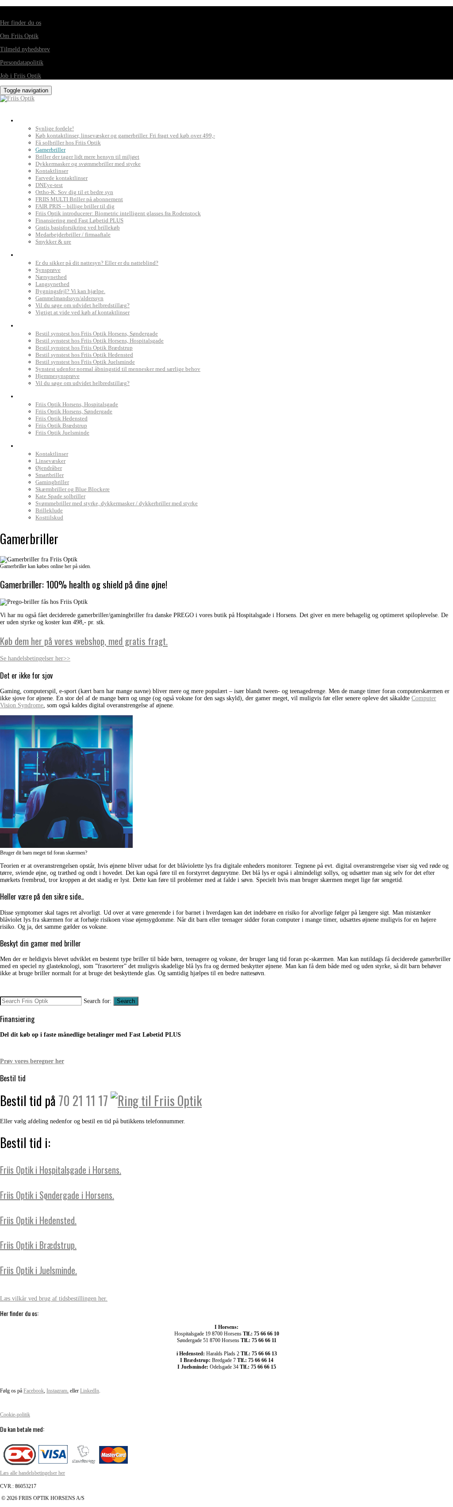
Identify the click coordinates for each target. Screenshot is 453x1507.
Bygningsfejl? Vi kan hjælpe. (70, 291)
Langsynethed (52, 284)
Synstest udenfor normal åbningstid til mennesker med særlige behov (117, 369)
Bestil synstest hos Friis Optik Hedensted (84, 354)
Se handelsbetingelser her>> (35, 658)
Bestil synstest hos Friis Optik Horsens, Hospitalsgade (99, 340)
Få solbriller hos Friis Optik (68, 142)
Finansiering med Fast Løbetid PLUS (79, 220)
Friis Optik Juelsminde (62, 432)
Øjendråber (48, 468)
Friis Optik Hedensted (61, 418)
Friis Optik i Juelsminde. (38, 1270)
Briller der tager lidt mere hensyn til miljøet (87, 156)
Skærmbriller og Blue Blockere (72, 489)
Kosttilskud (49, 517)
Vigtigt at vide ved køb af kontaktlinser (82, 312)
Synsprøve (48, 270)
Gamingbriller (52, 482)
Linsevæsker (50, 461)
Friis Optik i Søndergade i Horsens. (57, 1195)
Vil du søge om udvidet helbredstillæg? (82, 305)
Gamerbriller (50, 149)
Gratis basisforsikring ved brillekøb (77, 227)
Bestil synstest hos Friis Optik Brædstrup (84, 347)
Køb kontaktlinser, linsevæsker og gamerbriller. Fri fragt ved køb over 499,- (125, 135)
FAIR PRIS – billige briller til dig (75, 206)
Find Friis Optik (44, 394)
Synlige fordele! (54, 128)
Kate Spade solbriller (60, 496)
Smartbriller (49, 475)
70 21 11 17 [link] (83, 1100)
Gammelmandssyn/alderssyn (69, 298)
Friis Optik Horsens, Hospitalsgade (76, 404)
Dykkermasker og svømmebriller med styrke (88, 163)
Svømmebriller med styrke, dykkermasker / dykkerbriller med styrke (116, 503)
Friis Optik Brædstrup (61, 425)
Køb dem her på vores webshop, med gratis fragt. (84, 641)
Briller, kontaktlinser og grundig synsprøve (92, 118)
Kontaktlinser (51, 171)
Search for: (97, 1001)
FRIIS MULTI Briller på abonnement (79, 199)
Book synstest (43, 323)
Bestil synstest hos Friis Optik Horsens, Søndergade (96, 333)
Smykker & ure (53, 241)
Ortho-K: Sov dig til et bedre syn (74, 192)
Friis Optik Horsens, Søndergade (73, 411)
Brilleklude (49, 510)
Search (126, 1001)
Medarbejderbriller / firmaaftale (73, 234)
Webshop (33, 443)
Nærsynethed (51, 277)
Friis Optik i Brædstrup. (38, 1244)
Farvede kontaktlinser (61, 178)
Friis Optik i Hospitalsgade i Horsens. (60, 1169)
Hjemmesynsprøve (57, 376)
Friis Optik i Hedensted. (38, 1220)
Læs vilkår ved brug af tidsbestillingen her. (53, 1298)
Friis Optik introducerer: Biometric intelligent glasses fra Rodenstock (118, 213)
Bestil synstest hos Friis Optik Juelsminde (85, 362)
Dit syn (30, 252)
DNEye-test (49, 185)
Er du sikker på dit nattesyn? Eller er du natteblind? (96, 262)
